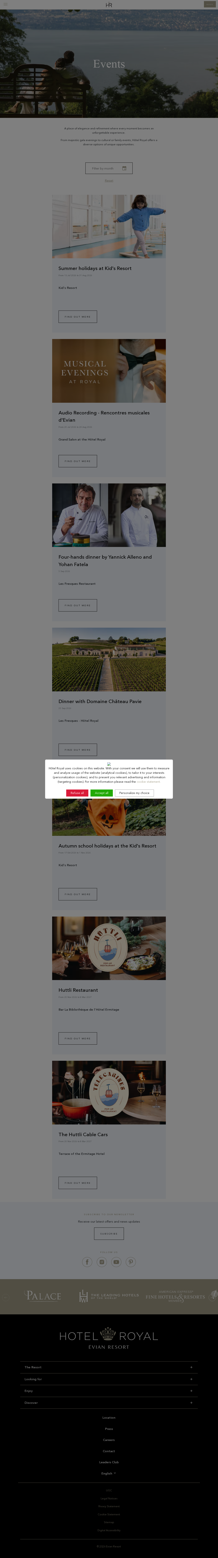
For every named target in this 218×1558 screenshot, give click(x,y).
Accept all (101, 793)
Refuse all (77, 793)
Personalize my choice (134, 793)
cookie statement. (149, 782)
